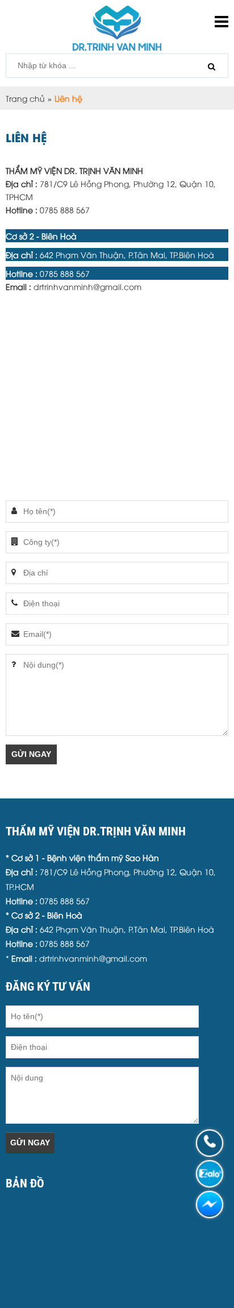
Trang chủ (25, 98)
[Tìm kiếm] (211, 66)
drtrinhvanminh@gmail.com (87, 286)
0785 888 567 (66, 209)
